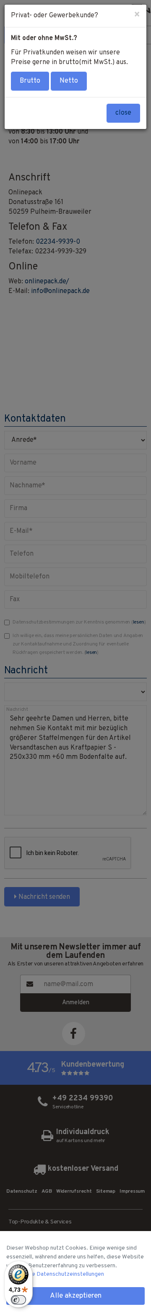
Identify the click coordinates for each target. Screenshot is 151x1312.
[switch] (18, 1299)
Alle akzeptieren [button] (76, 1296)
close (123, 113)
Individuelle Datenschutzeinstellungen (55, 1274)
